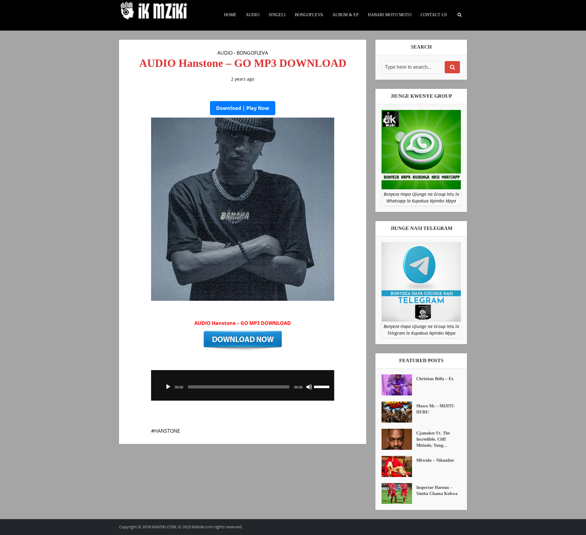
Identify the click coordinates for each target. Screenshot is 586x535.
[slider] (322, 386)
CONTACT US (434, 15)
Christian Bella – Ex (435, 379)
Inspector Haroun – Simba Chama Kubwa (437, 490)
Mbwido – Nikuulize (435, 460)
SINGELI (277, 15)
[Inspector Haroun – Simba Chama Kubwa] (399, 493)
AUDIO (252, 15)
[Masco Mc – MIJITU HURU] (399, 412)
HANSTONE (167, 431)
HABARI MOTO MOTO (389, 15)
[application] (242, 385)
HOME (230, 15)
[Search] (452, 67)
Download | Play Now (242, 108)
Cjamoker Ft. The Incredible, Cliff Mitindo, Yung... (433, 439)
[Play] (168, 387)
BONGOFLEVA (309, 15)
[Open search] (459, 15)
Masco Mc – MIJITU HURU (435, 409)
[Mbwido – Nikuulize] (399, 466)
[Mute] (309, 387)
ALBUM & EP (345, 15)
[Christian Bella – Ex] (399, 384)
